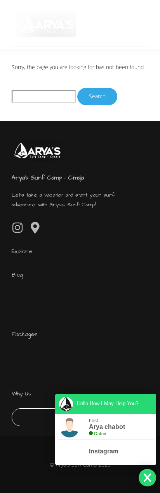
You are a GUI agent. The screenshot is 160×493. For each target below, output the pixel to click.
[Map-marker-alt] (35, 227)
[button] (141, 24)
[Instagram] (17, 227)
